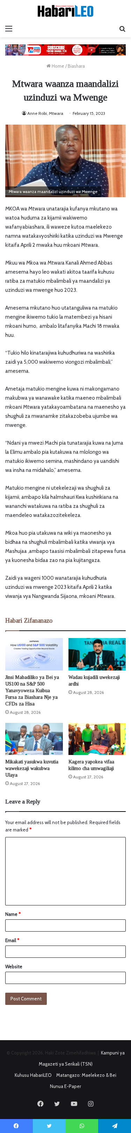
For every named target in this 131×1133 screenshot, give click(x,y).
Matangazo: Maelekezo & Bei (86, 1075)
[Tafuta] (122, 28)
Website (13, 966)
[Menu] (8, 28)
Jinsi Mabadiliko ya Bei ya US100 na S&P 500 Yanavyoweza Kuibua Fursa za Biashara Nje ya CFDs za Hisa (32, 690)
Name (13, 914)
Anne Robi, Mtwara (45, 113)
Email (12, 940)
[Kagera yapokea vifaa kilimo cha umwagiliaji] (97, 739)
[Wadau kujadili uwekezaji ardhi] (97, 654)
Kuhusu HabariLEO (33, 1075)
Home (57, 66)
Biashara (76, 66)
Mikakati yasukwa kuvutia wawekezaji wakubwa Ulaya (31, 768)
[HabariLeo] (66, 11)
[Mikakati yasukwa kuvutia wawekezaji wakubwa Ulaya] (34, 739)
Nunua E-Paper (65, 1086)
